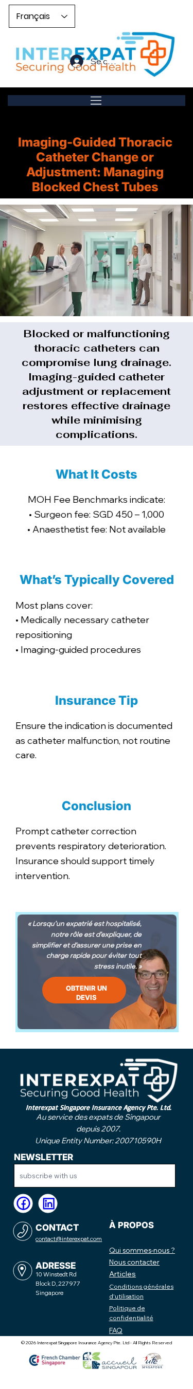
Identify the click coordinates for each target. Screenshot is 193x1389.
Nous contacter (134, 1262)
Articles (122, 1273)
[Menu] (96, 100)
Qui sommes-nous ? (142, 1250)
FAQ (115, 1330)
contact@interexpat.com (69, 1238)
